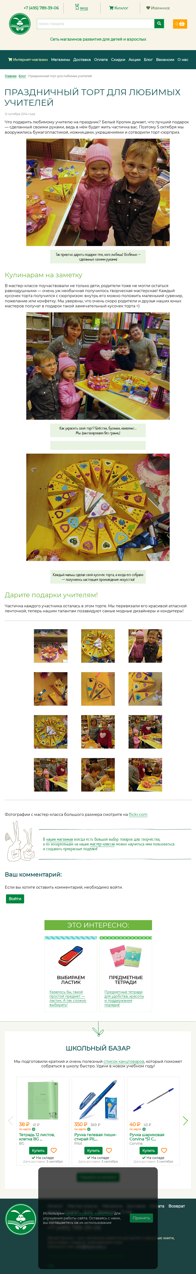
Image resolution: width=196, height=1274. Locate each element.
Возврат (177, 1206)
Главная (10, 76)
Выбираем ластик (71, 980)
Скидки (118, 59)
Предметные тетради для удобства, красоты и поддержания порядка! (124, 998)
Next (185, 1120)
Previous (10, 1120)
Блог (148, 59)
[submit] (159, 23)
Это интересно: (98, 925)
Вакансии (165, 59)
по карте (25, 1129)
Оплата (101, 59)
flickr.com (138, 814)
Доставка (82, 59)
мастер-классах (102, 844)
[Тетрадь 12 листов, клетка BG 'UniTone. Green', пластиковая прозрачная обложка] (43, 1099)
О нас (183, 59)
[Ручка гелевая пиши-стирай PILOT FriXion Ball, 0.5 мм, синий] (98, 1099)
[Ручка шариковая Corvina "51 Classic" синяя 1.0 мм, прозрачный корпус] (153, 1099)
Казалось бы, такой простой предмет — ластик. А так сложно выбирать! (67, 998)
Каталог (121, 8)
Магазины (60, 59)
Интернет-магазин (30, 59)
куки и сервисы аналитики (89, 1213)
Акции (135, 59)
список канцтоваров (123, 1061)
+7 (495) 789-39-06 (41, 8)
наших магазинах (59, 839)
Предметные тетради (126, 980)
